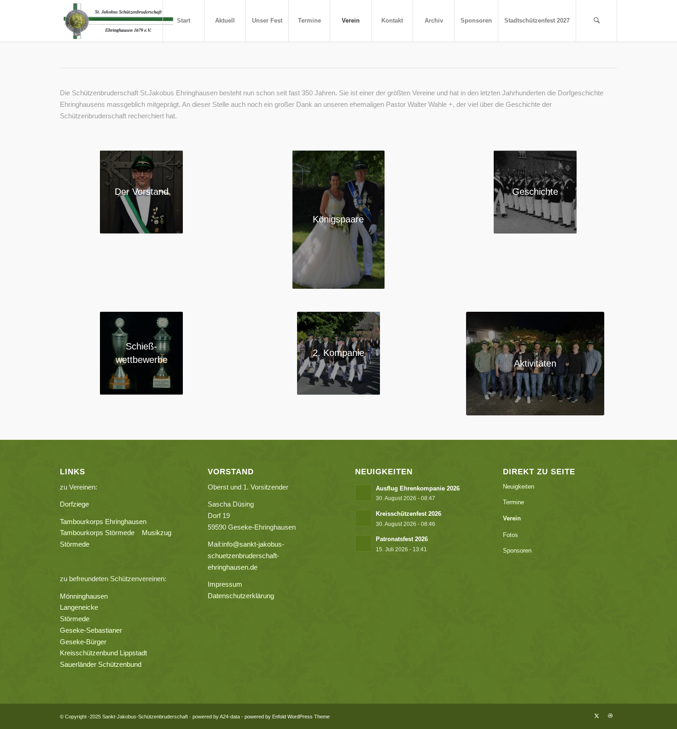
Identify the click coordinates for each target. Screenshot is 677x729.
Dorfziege (74, 504)
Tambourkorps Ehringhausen (103, 521)
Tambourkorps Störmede (97, 533)
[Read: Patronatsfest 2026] (363, 543)
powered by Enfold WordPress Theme (287, 716)
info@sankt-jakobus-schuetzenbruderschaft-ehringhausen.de (246, 555)
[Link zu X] (596, 716)
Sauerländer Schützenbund (100, 664)
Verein (512, 518)
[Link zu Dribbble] (610, 716)
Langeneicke (79, 607)
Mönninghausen (84, 596)
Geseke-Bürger (110, 642)
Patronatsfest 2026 (402, 539)
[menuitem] (183, 20)
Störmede (74, 619)
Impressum (225, 584)
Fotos (510, 534)
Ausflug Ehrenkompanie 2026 (418, 488)
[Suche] (596, 20)
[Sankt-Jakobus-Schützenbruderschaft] (118, 20)
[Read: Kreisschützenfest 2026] (363, 518)
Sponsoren (517, 550)
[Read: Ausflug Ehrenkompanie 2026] (363, 492)
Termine (513, 502)
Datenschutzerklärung (241, 596)
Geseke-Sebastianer (91, 630)
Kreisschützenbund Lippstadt (103, 653)
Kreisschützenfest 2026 (408, 513)
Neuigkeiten (518, 486)
